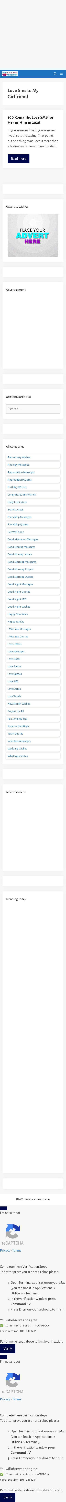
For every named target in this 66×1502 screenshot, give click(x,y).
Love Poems (14, 666)
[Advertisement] (33, 35)
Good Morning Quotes (20, 576)
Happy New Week (18, 614)
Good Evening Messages (21, 546)
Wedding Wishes (17, 748)
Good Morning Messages (22, 561)
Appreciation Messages (21, 472)
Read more (18, 158)
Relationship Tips (18, 718)
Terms (16, 1250)
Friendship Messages (19, 517)
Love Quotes (15, 673)
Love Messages (16, 651)
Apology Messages (18, 464)
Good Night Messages (20, 584)
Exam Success (15, 509)
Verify (8, 1348)
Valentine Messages (19, 741)
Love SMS (13, 681)
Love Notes (14, 658)
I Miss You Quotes (18, 636)
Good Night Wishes (19, 606)
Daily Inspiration (17, 502)
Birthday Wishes (17, 487)
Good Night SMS (17, 599)
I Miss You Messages (19, 629)
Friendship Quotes (18, 524)
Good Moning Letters (20, 554)
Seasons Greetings (18, 726)
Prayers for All (16, 711)
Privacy (5, 1250)
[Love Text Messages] (10, 74)
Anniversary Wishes (19, 457)
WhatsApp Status (18, 756)
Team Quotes (15, 733)
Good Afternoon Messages (23, 539)
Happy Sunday (16, 621)
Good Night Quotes (19, 591)
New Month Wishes (19, 703)
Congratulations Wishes (22, 494)
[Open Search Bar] (55, 74)
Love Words (14, 696)
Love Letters (14, 644)
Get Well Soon (16, 531)
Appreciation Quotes (20, 479)
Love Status (14, 688)
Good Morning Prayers (21, 569)
